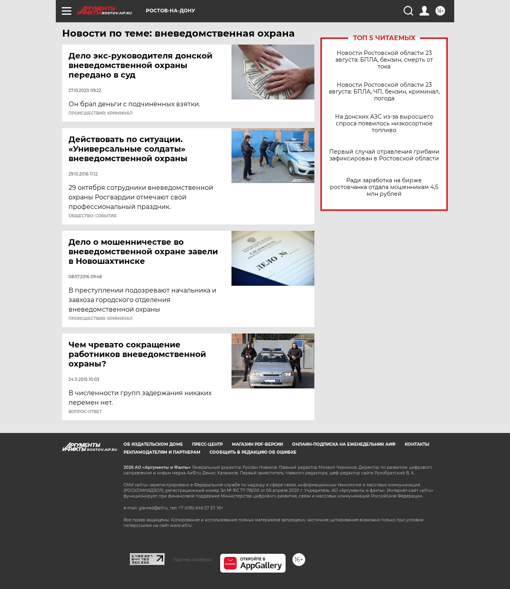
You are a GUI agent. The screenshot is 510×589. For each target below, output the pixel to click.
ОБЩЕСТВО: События (92, 216)
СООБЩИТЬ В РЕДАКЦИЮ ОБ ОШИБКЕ (253, 452)
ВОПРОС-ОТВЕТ (85, 412)
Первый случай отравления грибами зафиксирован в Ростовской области (384, 155)
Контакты (417, 444)
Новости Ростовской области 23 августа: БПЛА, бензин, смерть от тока (384, 60)
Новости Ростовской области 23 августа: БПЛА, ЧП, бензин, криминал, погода (384, 92)
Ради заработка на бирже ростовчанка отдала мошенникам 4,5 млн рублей (384, 187)
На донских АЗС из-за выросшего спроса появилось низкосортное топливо (384, 123)
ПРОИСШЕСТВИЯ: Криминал (101, 113)
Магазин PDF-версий (257, 444)
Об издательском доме (153, 444)
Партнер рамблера (192, 559)
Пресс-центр (207, 444)
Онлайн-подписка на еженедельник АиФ (344, 444)
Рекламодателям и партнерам (162, 452)
